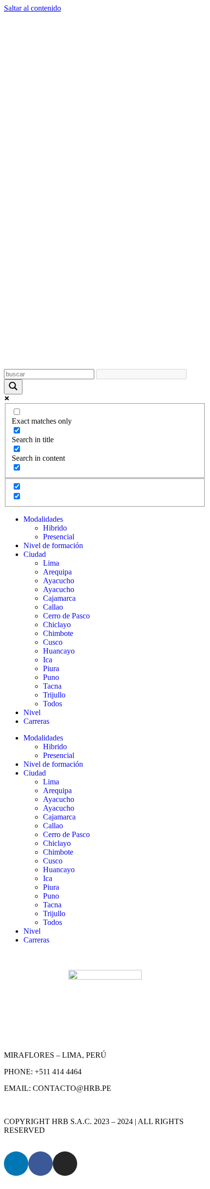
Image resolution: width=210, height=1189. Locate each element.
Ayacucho (58, 580)
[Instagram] (65, 1163)
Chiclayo (57, 624)
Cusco (53, 642)
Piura (51, 668)
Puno (51, 677)
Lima (51, 563)
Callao (53, 607)
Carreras (36, 721)
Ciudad (34, 554)
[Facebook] (40, 1163)
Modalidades (43, 519)
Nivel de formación (53, 545)
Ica (47, 660)
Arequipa (57, 572)
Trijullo (54, 695)
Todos (52, 703)
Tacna (52, 686)
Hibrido (55, 528)
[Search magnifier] (13, 386)
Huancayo (59, 651)
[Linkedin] (16, 1163)
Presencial (58, 537)
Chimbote (58, 633)
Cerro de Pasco (66, 616)
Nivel (32, 712)
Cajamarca (59, 598)
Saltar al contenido (32, 8)
